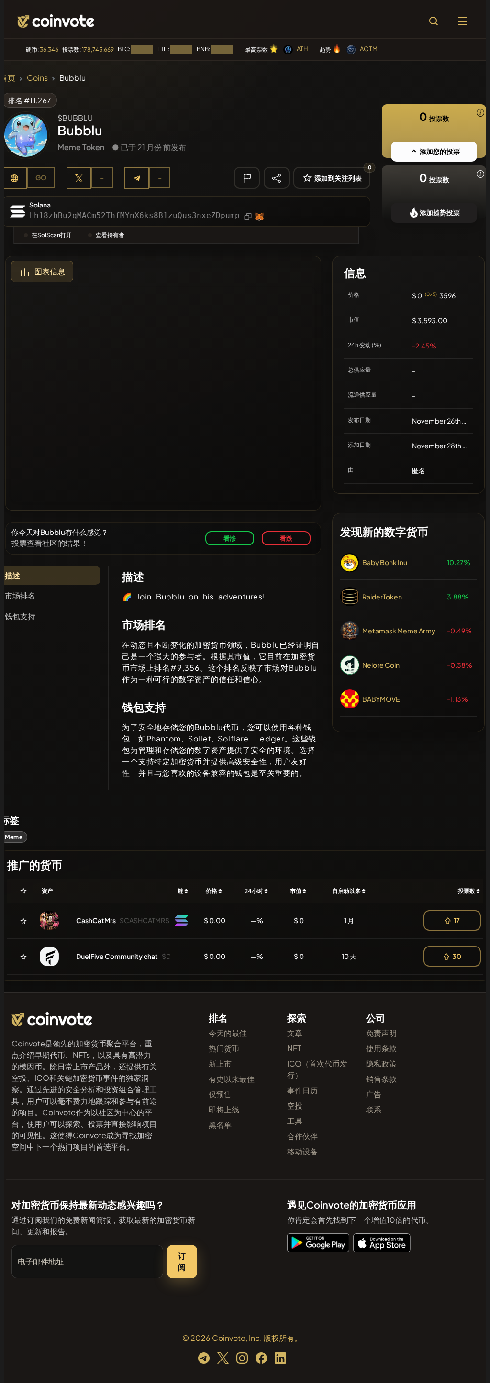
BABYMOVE (381, 699)
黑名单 (220, 1125)
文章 (294, 1033)
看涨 (229, 538)
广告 (373, 1094)
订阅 (182, 1261)
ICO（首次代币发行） (317, 1069)
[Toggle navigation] (462, 21)
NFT (294, 1048)
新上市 (220, 1063)
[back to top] (466, 1361)
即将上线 (224, 1109)
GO (40, 177)
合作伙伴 (302, 1136)
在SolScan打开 (52, 235)
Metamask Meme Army (398, 630)
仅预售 (220, 1094)
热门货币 (224, 1048)
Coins (37, 78)
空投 (294, 1105)
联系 (373, 1109)
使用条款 (381, 1048)
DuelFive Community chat (117, 956)
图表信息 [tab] (49, 271)
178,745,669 (98, 49)
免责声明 (381, 1033)
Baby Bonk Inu (384, 562)
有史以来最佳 (232, 1079)
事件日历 (302, 1090)
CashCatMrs (96, 920)
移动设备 (302, 1151)
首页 (7, 78)
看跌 (286, 538)
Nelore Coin (381, 665)
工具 (294, 1121)
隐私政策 (381, 1063)
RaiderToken (382, 596)
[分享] (276, 177)
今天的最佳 (228, 1033)
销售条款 (381, 1079)
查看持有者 (110, 235)
